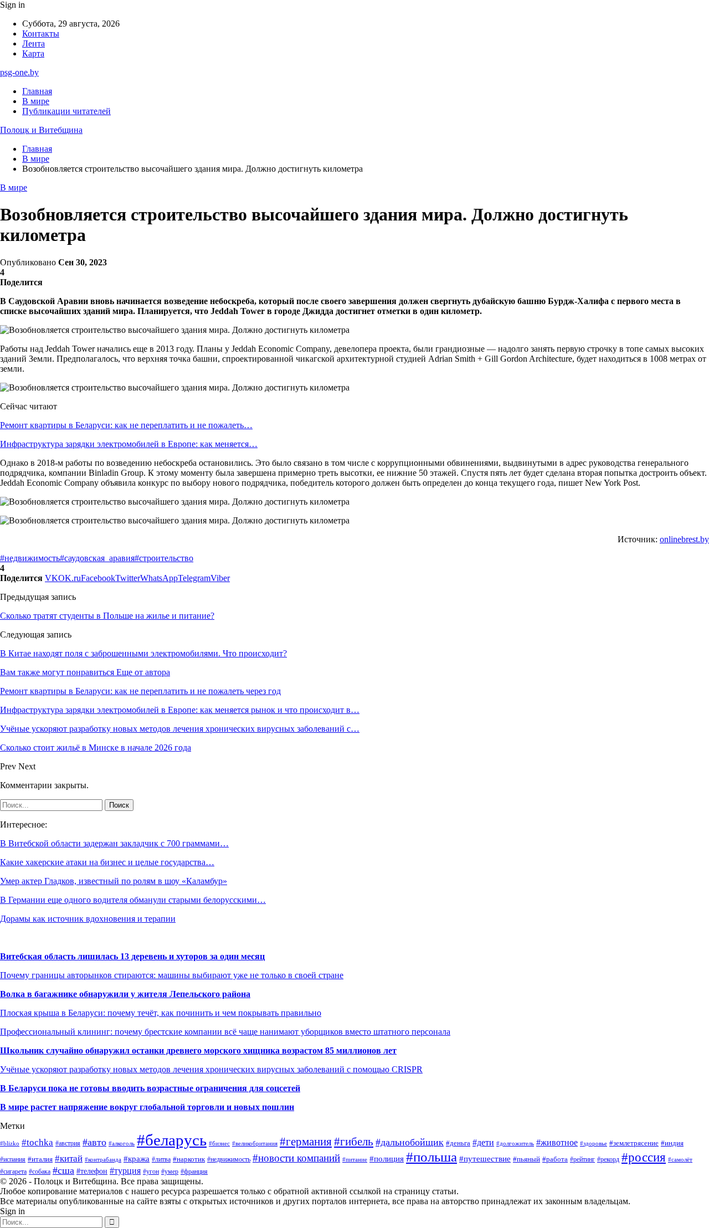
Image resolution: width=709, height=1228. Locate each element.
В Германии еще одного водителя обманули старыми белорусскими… (133, 900)
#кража (137, 1158)
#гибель (353, 1141)
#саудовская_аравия (97, 558)
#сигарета (13, 1171)
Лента (33, 43)
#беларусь (172, 1140)
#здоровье (593, 1143)
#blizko (9, 1143)
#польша (431, 1156)
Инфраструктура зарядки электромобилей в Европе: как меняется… (129, 444)
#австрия (67, 1143)
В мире (35, 101)
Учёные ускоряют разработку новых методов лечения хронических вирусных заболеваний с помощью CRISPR (211, 1069)
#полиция (386, 1158)
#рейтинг (582, 1159)
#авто (94, 1142)
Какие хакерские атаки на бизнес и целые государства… (107, 862)
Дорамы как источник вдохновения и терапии (88, 918)
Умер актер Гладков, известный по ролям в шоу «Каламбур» (113, 881)
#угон (151, 1171)
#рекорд (608, 1159)
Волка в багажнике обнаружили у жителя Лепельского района (125, 994)
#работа (555, 1159)
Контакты (40, 33)
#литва (161, 1159)
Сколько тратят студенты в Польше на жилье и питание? (107, 615)
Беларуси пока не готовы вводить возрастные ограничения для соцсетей (153, 1088)
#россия (643, 1157)
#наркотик (189, 1159)
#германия (306, 1141)
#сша (63, 1170)
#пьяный (526, 1159)
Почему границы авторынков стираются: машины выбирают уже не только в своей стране (171, 975)
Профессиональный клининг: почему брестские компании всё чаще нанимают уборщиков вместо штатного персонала (225, 1031)
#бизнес (219, 1143)
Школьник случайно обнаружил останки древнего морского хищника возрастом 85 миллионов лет (198, 1050)
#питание (354, 1159)
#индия (672, 1143)
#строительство (164, 558)
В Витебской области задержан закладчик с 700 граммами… (114, 843)
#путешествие (485, 1158)
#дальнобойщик (410, 1142)
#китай (69, 1158)
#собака (39, 1171)
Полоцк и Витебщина (41, 130)
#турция (125, 1170)
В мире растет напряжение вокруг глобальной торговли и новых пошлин (147, 1107)
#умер (169, 1171)
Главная (37, 91)
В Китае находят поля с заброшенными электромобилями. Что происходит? (143, 653)
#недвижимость (30, 558)
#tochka (37, 1142)
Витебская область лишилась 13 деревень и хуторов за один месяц (132, 956)
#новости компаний (296, 1158)
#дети (483, 1142)
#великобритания (255, 1143)
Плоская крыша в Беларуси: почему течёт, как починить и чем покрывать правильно (160, 1013)
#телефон (91, 1171)
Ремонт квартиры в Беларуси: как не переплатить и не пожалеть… (126, 425)
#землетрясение (634, 1143)
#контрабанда (103, 1159)
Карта (33, 53)
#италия (40, 1159)
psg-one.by (19, 72)
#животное (557, 1142)
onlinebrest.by (684, 539)
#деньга (458, 1143)
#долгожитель (515, 1143)
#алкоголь (122, 1143)
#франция (194, 1171)
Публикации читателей (66, 111)
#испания (12, 1159)
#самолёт (680, 1160)
